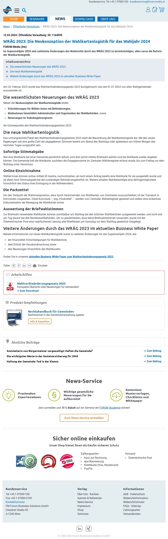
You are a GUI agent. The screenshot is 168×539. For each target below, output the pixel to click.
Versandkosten (131, 513)
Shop (80, 510)
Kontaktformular (15, 502)
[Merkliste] (155, 10)
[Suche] (24, 11)
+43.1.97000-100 (20, 494)
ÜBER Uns (108, 19)
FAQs (126, 506)
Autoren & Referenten (89, 498)
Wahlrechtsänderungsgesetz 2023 (41, 283)
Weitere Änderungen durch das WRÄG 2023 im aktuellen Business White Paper (55, 76)
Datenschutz (137, 494)
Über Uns (82, 494)
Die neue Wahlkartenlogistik (26, 71)
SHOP (14, 19)
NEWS (60, 19)
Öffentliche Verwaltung (26, 26)
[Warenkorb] (161, 10)
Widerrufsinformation (135, 498)
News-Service (85, 502)
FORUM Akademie (109, 407)
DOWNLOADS (84, 19)
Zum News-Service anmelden (84, 418)
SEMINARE (37, 19)
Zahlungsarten (90, 453)
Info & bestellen (40, 321)
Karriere (94, 494)
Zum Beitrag (154, 350)
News (6, 26)
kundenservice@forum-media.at (147, 1)
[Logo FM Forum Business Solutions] (7, 10)
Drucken (43, 265)
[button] (148, 10)
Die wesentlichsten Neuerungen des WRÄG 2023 (38, 67)
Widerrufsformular (133, 502)
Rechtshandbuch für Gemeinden (51, 311)
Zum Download (29, 290)
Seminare (82, 513)
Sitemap (136, 506)
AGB (125, 494)
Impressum (83, 506)
